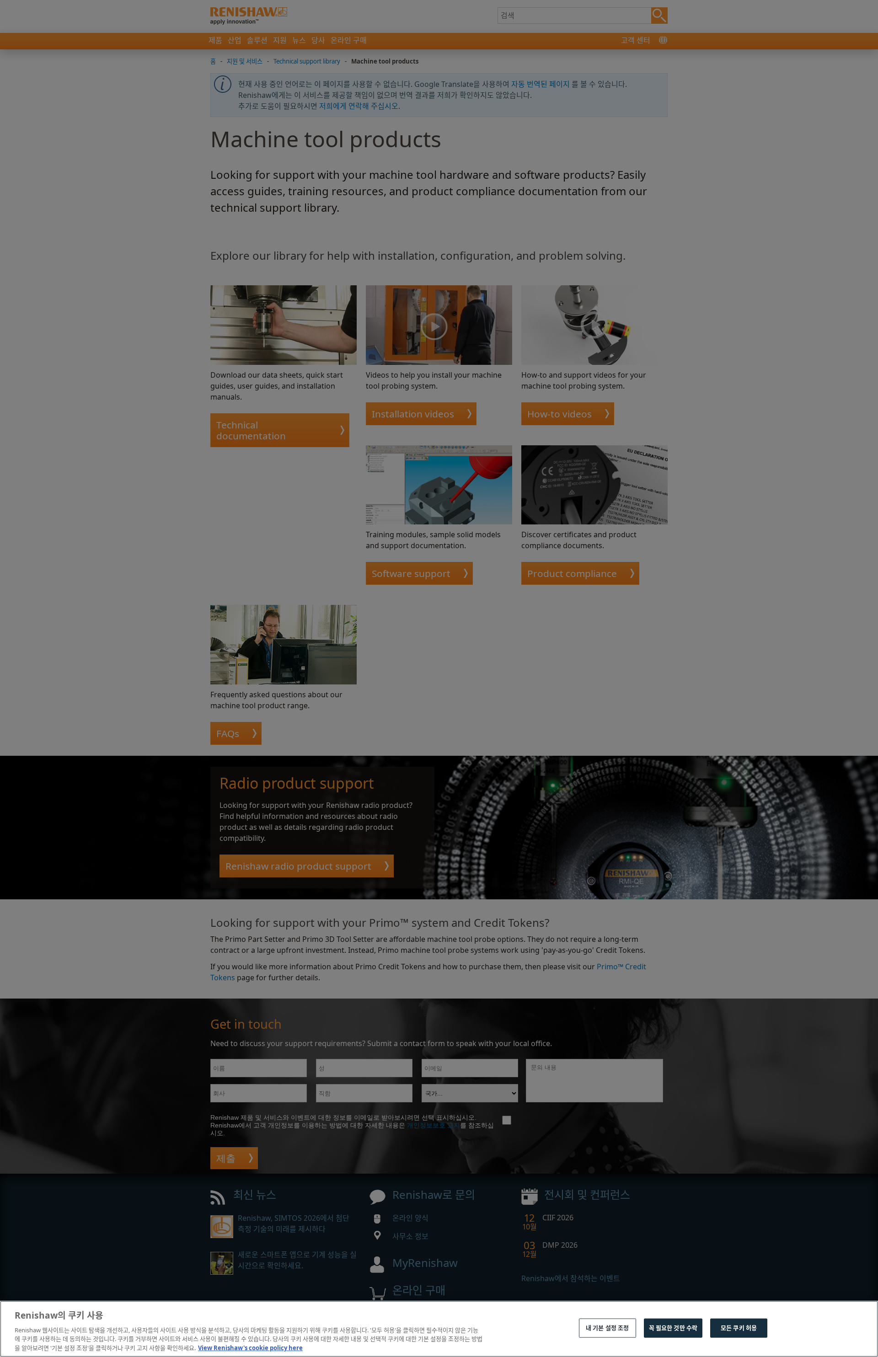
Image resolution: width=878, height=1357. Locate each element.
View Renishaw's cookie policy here (250, 1347)
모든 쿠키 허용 (739, 1328)
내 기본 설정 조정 (607, 1328)
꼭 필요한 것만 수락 (673, 1328)
